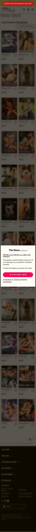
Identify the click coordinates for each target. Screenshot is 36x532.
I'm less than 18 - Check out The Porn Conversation (15, 281)
